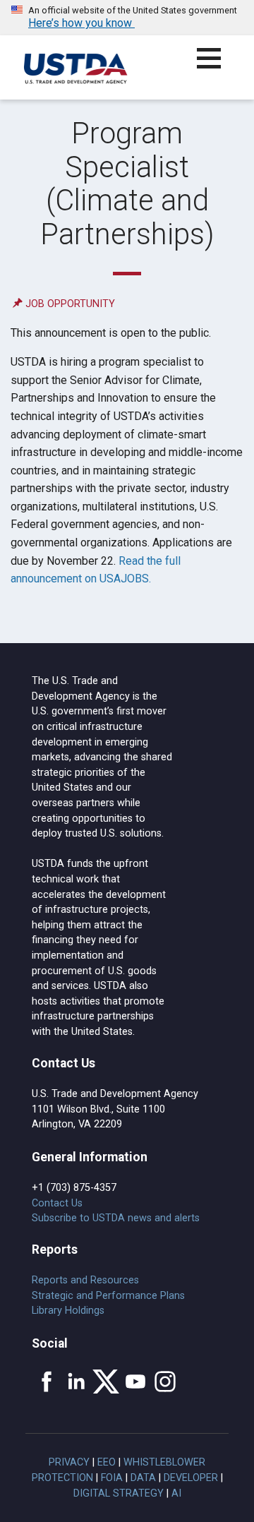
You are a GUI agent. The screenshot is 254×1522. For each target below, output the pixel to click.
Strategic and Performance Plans (108, 1296)
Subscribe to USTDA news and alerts (116, 1218)
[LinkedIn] (76, 1381)
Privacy (69, 1462)
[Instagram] (165, 1381)
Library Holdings (68, 1311)
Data (143, 1478)
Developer (191, 1478)
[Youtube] (135, 1381)
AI (176, 1493)
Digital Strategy (118, 1493)
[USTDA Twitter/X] (106, 1381)
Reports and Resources (85, 1280)
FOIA (112, 1478)
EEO (106, 1462)
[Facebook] (46, 1381)
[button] (217, 66)
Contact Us (57, 1203)
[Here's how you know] (127, 17)
